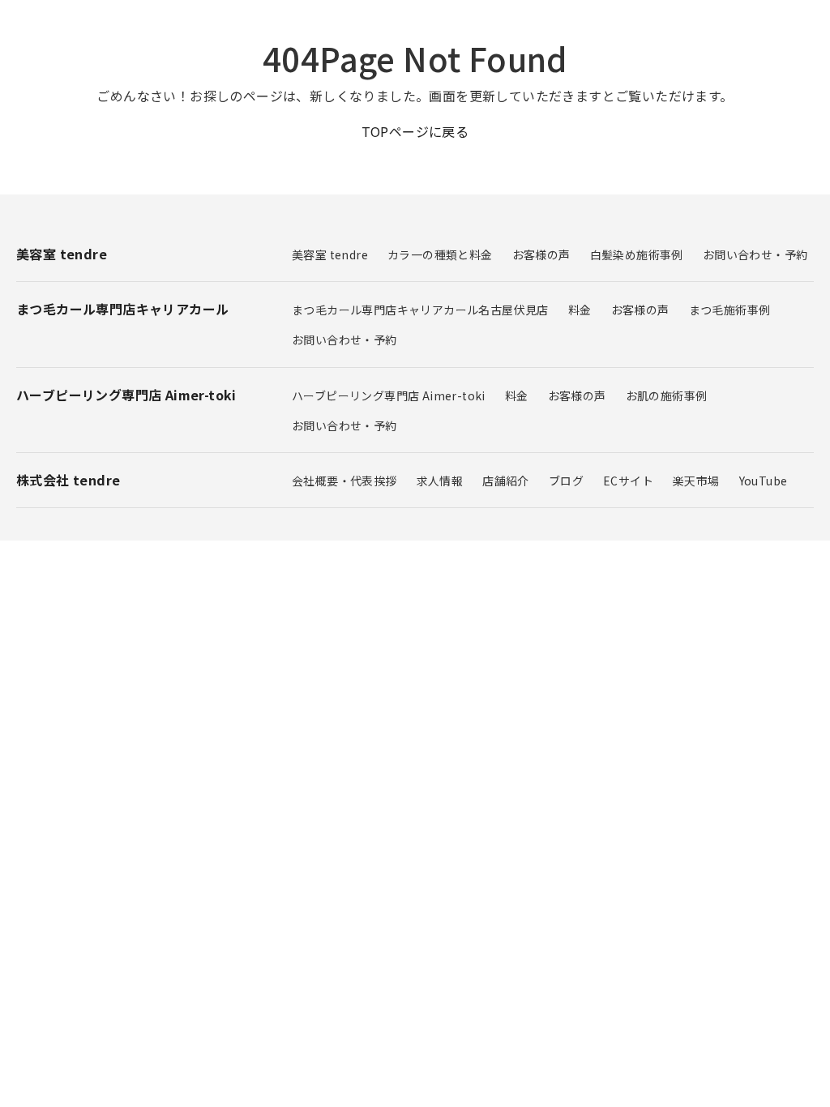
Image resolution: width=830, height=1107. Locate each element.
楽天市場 (696, 480)
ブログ (566, 480)
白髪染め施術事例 (636, 254)
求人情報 (440, 480)
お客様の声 (541, 254)
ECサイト (628, 480)
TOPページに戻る (415, 131)
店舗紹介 (505, 480)
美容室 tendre (330, 254)
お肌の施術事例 (667, 395)
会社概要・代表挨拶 (344, 480)
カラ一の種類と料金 (440, 254)
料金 (580, 309)
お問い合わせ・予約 (755, 254)
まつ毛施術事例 (730, 309)
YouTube (763, 480)
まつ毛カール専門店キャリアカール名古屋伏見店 (420, 309)
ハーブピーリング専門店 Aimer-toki (389, 395)
